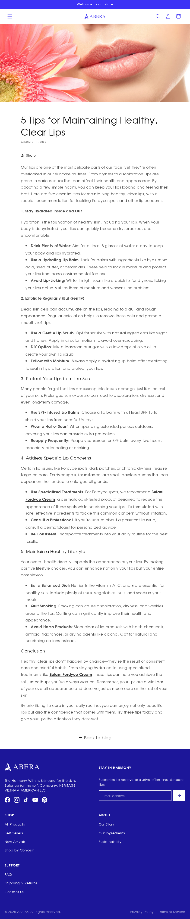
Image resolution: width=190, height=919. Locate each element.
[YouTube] (35, 800)
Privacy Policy (142, 911)
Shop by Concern (20, 850)
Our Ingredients (112, 833)
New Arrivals (15, 841)
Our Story (106, 824)
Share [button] (31, 155)
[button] (10, 16)
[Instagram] (16, 800)
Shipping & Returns (21, 883)
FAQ (8, 874)
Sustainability (110, 841)
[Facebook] (7, 800)
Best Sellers (14, 833)
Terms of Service (171, 911)
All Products (15, 824)
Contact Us (14, 891)
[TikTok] (26, 800)
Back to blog (97, 737)
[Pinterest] (44, 800)
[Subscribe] (179, 795)
